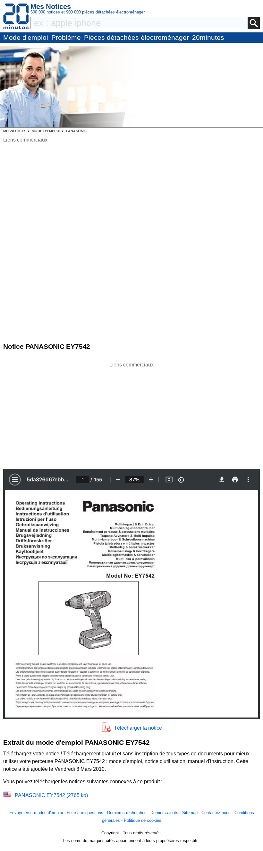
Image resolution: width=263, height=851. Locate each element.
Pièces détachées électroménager (136, 37)
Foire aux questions (85, 812)
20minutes (208, 37)
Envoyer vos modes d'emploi (36, 812)
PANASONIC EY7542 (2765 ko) (51, 795)
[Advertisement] (131, 414)
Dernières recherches (127, 812)
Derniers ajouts (164, 812)
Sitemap (190, 812)
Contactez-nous (216, 812)
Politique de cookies (142, 820)
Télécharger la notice (138, 728)
